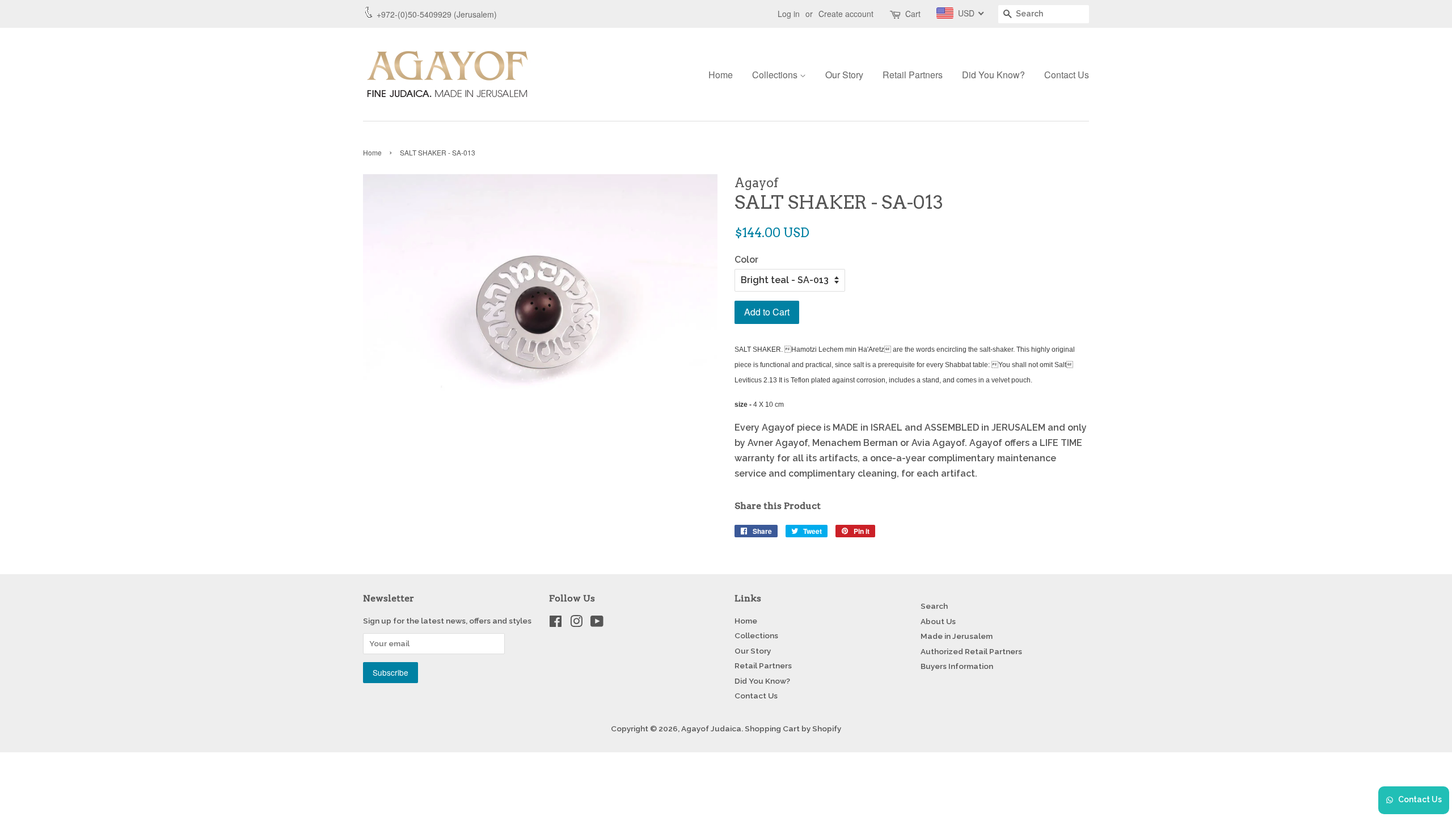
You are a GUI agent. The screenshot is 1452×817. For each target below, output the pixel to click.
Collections (776, 74)
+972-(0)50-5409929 (414, 14)
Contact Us (1066, 74)
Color (746, 259)
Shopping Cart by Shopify (793, 728)
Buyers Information (957, 666)
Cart (913, 13)
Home (720, 74)
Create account (845, 13)
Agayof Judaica (711, 728)
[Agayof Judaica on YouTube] (596, 623)
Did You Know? (993, 74)
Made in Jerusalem (957, 636)
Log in (789, 13)
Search (934, 605)
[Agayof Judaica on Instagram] (576, 623)
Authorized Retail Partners (971, 651)
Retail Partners (913, 74)
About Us (938, 621)
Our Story (844, 74)
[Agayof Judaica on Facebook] (555, 623)
